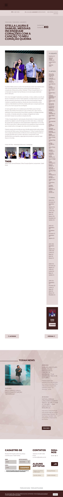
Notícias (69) (51, 66)
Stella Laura (8, 163)
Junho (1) (51, 287)
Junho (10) (51, 210)
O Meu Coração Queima (27, 163)
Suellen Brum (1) (51, 186)
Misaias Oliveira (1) (51, 151)
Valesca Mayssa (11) (52, 189)
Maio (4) (51, 254)
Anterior (13, 336)
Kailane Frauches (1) (52, 132)
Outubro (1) (52, 202)
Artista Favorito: (23, 459)
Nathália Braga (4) (51, 154)
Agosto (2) (51, 238)
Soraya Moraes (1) (51, 177)
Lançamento (23, 22)
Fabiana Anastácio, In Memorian (38, 471)
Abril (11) (51, 214)
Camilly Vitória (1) (51, 82)
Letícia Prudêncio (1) (51, 144)
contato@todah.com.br (31, 12)
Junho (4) (51, 252)
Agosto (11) (52, 207)
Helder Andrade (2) (52, 113)
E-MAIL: (6, 465)
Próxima (50, 336)
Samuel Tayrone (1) (52, 168)
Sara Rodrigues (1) (52, 174)
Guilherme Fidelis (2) (51, 107)
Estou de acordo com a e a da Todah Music (17, 471)
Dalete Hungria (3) (52, 87)
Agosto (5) (52, 248)
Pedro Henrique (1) (52, 162)
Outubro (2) (52, 265)
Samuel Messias (16, 163)
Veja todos (55, 464)
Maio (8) (51, 212)
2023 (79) (51, 200)
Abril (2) (51, 256)
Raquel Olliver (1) (51, 165)
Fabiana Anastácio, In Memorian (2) (52, 97)
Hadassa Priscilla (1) (52, 110)
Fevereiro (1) (52, 294)
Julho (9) (51, 208)
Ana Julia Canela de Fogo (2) (51, 75)
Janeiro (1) (51, 275)
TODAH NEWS (16, 22)
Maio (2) (51, 289)
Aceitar (55, 494)
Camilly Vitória (37, 475)
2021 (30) (51, 244)
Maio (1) (51, 273)
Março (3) (51, 293)
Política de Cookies (23, 470)
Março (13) (52, 216)
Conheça (53, 324)
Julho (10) (51, 250)
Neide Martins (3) (52, 157)
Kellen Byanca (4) (52, 135)
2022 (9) (51, 225)
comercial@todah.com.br (39, 457)
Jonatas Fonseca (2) (52, 129)
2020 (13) (51, 263)
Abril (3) (51, 291)
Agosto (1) (51, 267)
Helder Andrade (51, 475)
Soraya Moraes (51, 470)
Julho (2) (51, 269)
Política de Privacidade (12, 471)
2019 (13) (51, 280)
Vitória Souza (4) (51, 192)
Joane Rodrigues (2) (51, 125)
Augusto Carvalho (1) (52, 79)
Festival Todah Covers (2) (51, 59)
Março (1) (51, 258)
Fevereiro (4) (52, 218)
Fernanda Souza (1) (51, 104)
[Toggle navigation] (6, 5)
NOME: (6, 459)
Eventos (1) (52, 56)
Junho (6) (51, 271)
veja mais (46, 428)
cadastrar (24, 467)
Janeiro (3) (52, 220)
